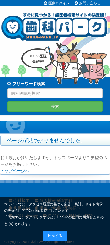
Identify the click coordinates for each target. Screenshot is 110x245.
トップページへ (14, 170)
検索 (55, 106)
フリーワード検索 (28, 83)
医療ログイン (59, 3)
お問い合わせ (89, 3)
